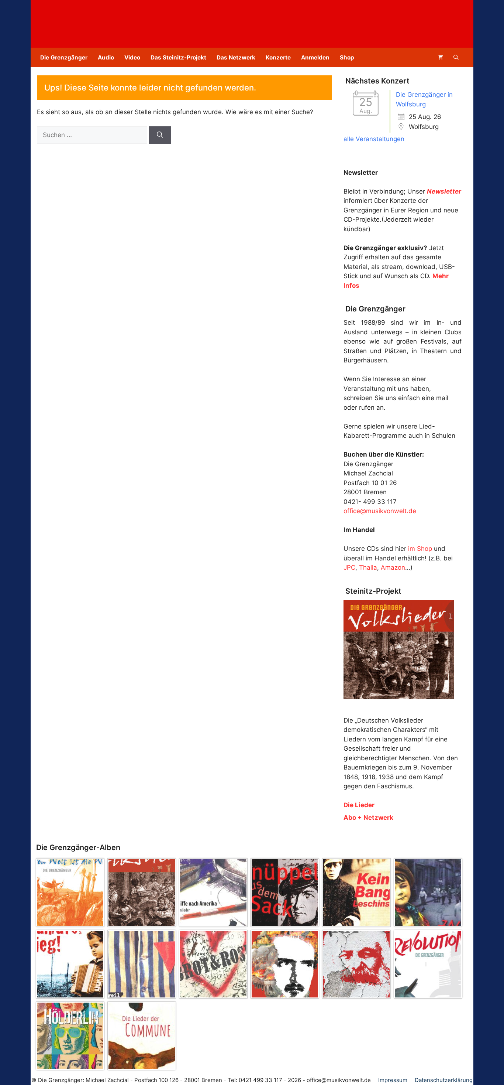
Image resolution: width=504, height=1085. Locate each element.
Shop (347, 57)
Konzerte (278, 57)
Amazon (393, 567)
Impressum (392, 1080)
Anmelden (315, 57)
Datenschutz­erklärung (444, 1080)
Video (132, 57)
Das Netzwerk (236, 57)
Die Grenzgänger (63, 57)
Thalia (368, 567)
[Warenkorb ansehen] (440, 57)
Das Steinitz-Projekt (178, 57)
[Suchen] (160, 135)
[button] (456, 57)
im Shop (420, 548)
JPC (349, 567)
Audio (106, 57)
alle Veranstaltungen (374, 139)
